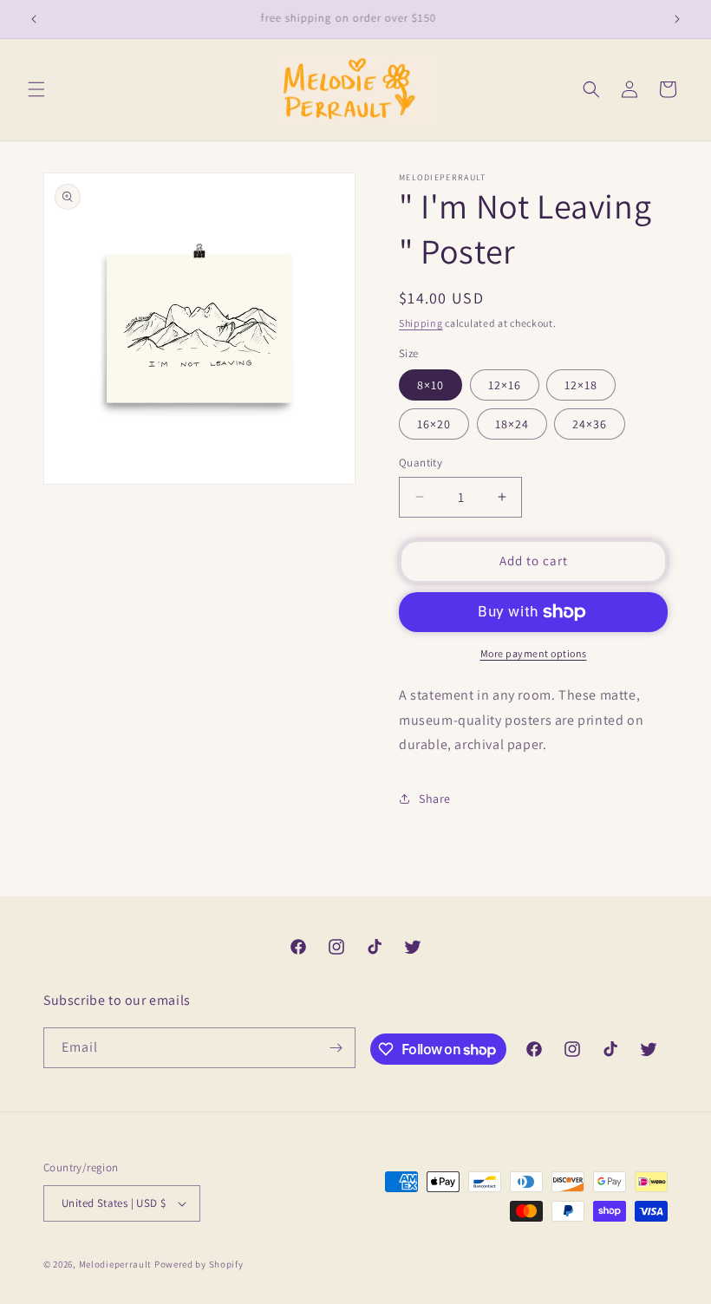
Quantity (420, 462)
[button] (36, 89)
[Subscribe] (335, 1047)
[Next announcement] (677, 19)
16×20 (434, 424)
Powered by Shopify (199, 1264)
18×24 (512, 424)
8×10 (430, 385)
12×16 (504, 385)
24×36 (589, 424)
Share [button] (435, 798)
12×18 (580, 385)
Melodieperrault (116, 1264)
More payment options (533, 653)
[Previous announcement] (34, 19)
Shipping (421, 322)
